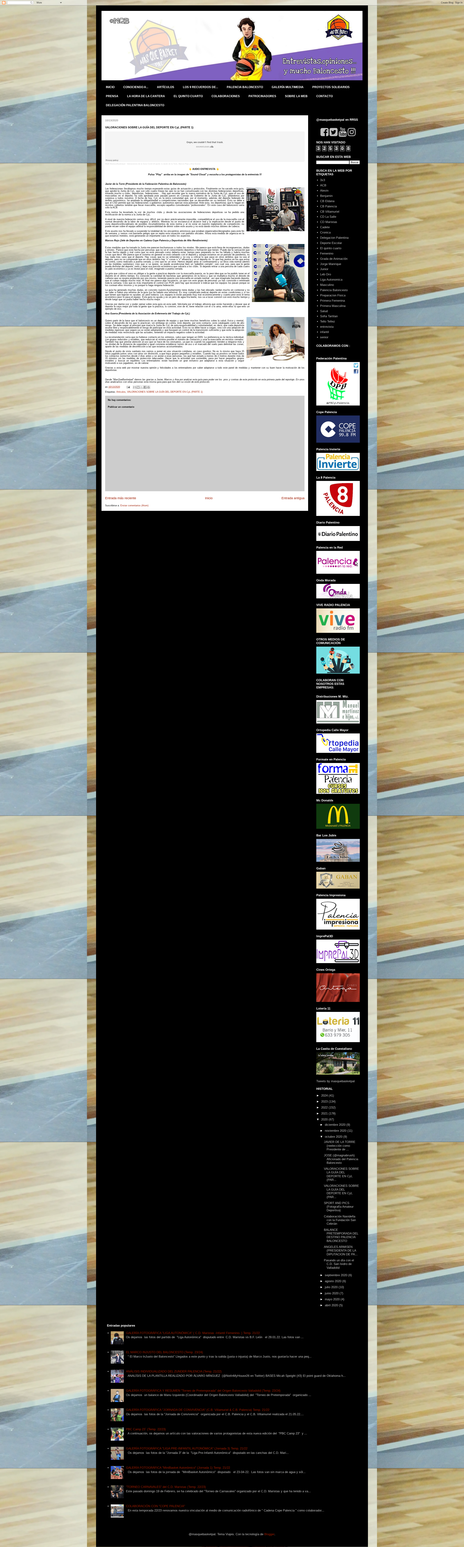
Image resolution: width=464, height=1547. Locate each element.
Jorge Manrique (330, 264)
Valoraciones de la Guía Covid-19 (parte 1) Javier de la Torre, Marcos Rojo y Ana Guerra (163, 164)
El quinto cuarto (330, 248)
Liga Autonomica (331, 279)
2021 (325, 1113)
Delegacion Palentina (334, 237)
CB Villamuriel (329, 211)
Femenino (326, 253)
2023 (325, 1101)
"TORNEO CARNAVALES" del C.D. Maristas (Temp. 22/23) (166, 1487)
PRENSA (112, 96)
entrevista (327, 326)
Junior (324, 269)
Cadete (325, 227)
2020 (325, 1119)
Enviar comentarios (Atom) (134, 505)
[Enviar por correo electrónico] (134, 387)
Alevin (324, 190)
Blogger (269, 1534)
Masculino (327, 285)
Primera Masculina (332, 306)
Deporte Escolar (331, 243)
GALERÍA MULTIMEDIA (288, 87)
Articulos (121, 391)
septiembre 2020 (336, 1275)
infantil (324, 332)
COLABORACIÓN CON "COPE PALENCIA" (155, 1506)
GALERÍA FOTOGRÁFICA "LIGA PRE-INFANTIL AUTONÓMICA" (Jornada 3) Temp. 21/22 (186, 1448)
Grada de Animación (333, 258)
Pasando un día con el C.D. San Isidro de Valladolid (339, 1264)
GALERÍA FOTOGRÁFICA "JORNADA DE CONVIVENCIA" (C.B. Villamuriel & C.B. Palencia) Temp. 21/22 (197, 1410)
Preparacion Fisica (332, 295)
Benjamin (326, 196)
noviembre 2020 (336, 1130)
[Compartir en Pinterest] (148, 387)
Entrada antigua (292, 498)
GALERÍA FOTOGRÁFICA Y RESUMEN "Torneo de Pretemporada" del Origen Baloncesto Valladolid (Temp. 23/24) (203, 1390)
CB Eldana (327, 201)
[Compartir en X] (141, 387)
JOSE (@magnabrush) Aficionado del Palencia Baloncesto (341, 1159)
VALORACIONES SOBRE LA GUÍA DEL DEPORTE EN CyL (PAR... (341, 1174)
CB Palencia (328, 206)
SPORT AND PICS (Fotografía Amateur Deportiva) (339, 1206)
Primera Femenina (332, 300)
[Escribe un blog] (138, 387)
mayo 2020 (333, 1299)
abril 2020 (332, 1305)
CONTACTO (324, 96)
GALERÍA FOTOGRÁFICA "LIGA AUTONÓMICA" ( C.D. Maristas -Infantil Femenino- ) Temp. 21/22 (193, 1333)
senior (324, 337)
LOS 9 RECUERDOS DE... (200, 87)
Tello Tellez (327, 321)
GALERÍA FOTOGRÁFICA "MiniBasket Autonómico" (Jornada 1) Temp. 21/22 (178, 1467)
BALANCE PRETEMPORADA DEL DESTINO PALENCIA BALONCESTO (341, 1235)
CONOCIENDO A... (135, 87)
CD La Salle (328, 216)
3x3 (322, 180)
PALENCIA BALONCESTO (245, 87)
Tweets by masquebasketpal (335, 1081)
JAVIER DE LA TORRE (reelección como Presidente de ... (339, 1145)
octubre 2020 (334, 1136)
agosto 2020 (333, 1281)
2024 (325, 1095)
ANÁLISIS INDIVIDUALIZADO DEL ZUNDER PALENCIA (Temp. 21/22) (174, 1371)
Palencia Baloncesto (334, 290)
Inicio (209, 498)
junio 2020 (332, 1293)
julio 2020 (332, 1287)
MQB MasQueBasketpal (115, 164)
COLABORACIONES (226, 96)
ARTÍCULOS (165, 87)
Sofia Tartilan (329, 316)
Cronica (325, 232)
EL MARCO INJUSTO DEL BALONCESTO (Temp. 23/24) (164, 1352)
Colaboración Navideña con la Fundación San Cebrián (340, 1220)
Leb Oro (325, 274)
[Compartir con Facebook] (145, 387)
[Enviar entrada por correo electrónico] (128, 387)
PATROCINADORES (262, 96)
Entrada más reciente (120, 498)
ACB (323, 185)
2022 (325, 1107)
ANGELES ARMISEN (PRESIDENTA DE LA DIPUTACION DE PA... (341, 1250)
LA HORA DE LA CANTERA (146, 96)
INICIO (110, 87)
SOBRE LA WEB (296, 96)
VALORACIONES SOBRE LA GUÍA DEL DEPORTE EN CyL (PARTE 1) (165, 391)
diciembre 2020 (335, 1124)
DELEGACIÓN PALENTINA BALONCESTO (135, 105)
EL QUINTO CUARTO (188, 96)
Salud (324, 311)
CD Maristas (328, 222)
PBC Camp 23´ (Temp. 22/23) (146, 1429)
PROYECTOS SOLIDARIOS (331, 87)
